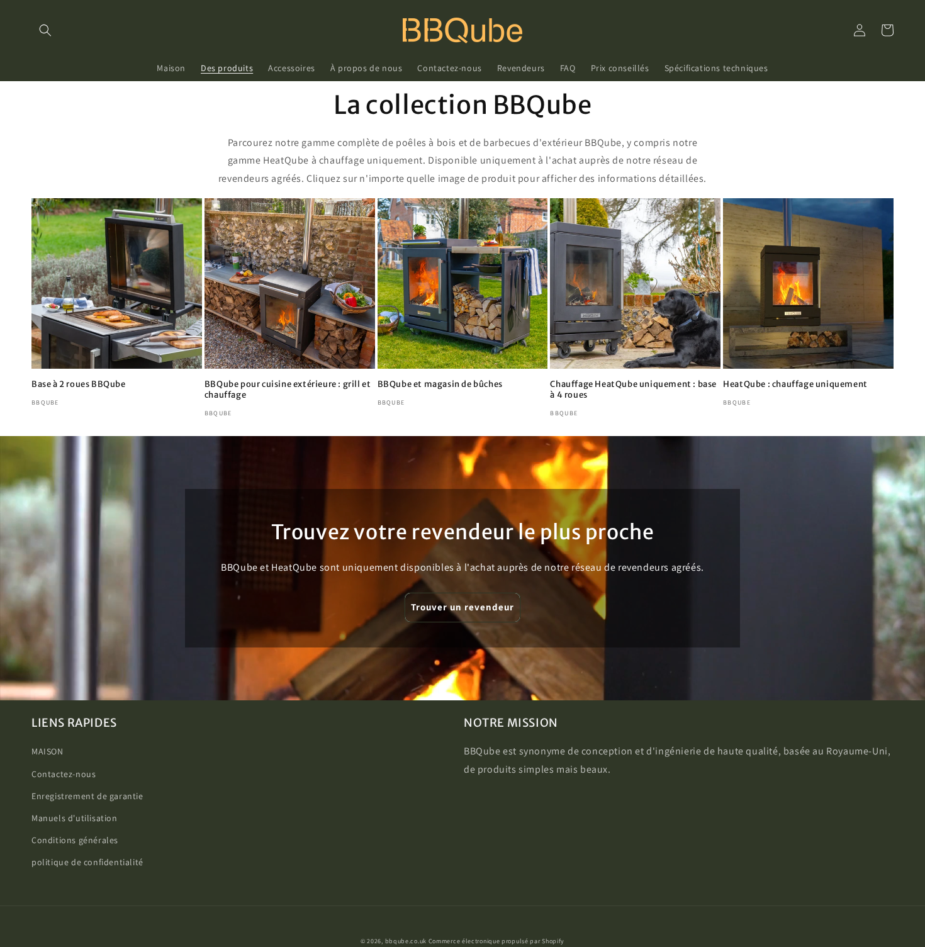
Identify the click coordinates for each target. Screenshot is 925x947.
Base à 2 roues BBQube (78, 384)
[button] (45, 30)
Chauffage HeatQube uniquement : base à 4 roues (633, 389)
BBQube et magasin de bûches (440, 384)
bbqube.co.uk (406, 941)
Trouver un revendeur (462, 607)
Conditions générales (74, 840)
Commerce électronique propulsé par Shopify (496, 941)
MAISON (47, 751)
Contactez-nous (63, 774)
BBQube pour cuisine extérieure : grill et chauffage (288, 389)
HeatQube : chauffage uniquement (795, 384)
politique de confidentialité (87, 862)
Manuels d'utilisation (74, 818)
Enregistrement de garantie (87, 796)
